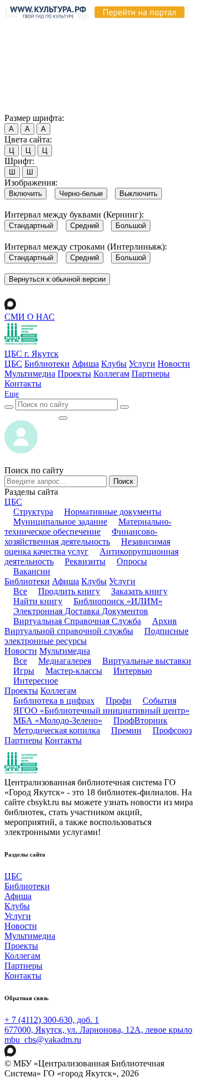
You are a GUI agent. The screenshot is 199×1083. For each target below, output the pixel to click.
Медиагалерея (64, 660)
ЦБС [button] (13, 501)
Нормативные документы (112, 511)
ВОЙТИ (31, 415)
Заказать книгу (139, 591)
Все (20, 591)
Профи (119, 700)
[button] (11, 394)
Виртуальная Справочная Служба (77, 621)
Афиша (85, 363)
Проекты (74, 373)
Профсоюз (172, 730)
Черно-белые (81, 193)
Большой (131, 225)
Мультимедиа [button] (64, 651)
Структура (33, 511)
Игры (23, 670)
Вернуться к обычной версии (57, 279)
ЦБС (13, 363)
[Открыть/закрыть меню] (63, 418)
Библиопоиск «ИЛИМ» (118, 601)
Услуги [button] (122, 581)
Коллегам (111, 373)
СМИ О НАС (29, 316)
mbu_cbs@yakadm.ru (42, 1039)
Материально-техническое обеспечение (87, 526)
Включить (25, 193)
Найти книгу (37, 601)
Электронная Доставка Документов (80, 611)
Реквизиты (85, 561)
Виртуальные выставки (146, 660)
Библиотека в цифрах (54, 700)
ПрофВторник (140, 720)
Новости (174, 363)
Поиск (123, 481)
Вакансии (31, 571)
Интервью (132, 670)
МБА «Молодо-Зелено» (57, 720)
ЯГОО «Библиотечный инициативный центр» (101, 710)
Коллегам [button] (58, 690)
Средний (84, 225)
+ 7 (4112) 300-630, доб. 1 (51, 1019)
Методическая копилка (56, 730)
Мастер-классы (73, 670)
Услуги (142, 363)
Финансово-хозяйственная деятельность (81, 536)
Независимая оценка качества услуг (87, 546)
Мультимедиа (29, 373)
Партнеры (151, 373)
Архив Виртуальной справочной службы (90, 626)
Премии (126, 730)
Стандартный (31, 225)
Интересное (35, 680)
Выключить (138, 193)
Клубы (114, 363)
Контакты (22, 383)
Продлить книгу (69, 591)
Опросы (132, 561)
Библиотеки (47, 363)
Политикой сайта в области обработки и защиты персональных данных (94, 56)
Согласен (24, 107)
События (159, 700)
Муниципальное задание (60, 521)
